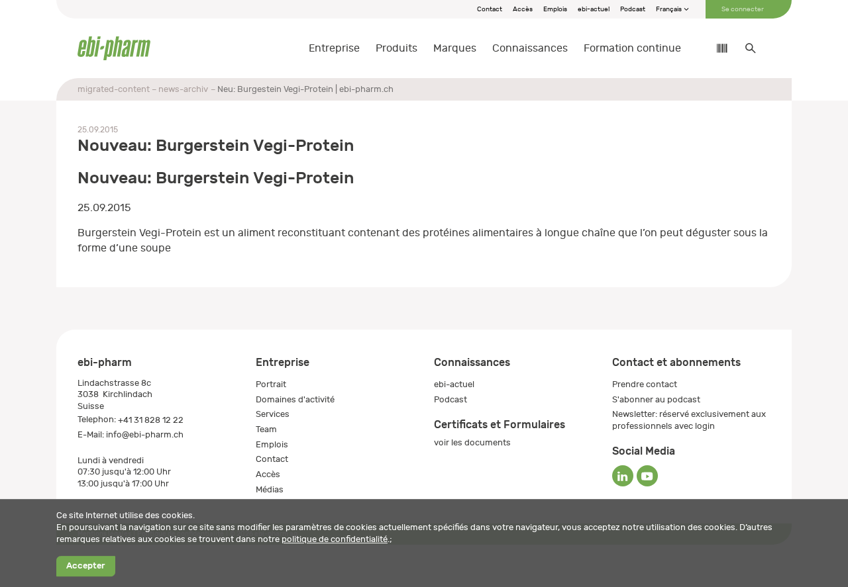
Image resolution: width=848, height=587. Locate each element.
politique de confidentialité (335, 539)
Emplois (555, 9)
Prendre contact (644, 384)
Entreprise (334, 48)
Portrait (271, 384)
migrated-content (114, 89)
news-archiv (183, 89)
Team (266, 429)
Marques (454, 48)
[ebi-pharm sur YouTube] (647, 475)
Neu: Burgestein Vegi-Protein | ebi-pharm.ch (305, 89)
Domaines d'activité (295, 399)
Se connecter (742, 9)
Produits (396, 48)
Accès (523, 9)
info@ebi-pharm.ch (145, 434)
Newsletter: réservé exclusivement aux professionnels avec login (689, 420)
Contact (489, 9)
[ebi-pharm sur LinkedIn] (622, 475)
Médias (270, 489)
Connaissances (530, 48)
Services (273, 414)
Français (669, 9)
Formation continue (632, 48)
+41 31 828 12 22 (151, 420)
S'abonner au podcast (656, 399)
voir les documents (472, 442)
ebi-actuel (594, 9)
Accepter (85, 566)
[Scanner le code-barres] (715, 48)
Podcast (632, 9)
